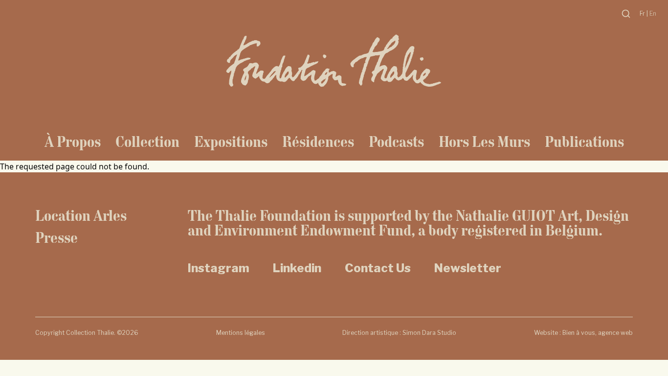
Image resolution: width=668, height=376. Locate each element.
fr (643, 13)
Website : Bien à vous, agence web (583, 332)
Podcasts (396, 141)
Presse (56, 237)
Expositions (230, 141)
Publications (584, 141)
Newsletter (467, 268)
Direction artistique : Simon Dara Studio (399, 332)
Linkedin (297, 268)
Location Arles (81, 215)
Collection (147, 141)
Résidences (318, 141)
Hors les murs (484, 141)
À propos (73, 141)
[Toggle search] (626, 14)
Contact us (378, 268)
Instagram (218, 268)
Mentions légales (240, 332)
